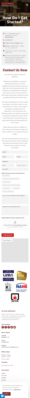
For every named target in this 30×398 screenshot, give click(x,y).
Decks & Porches (8, 191)
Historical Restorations (11, 179)
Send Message (7, 235)
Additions (6, 175)
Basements (6, 188)
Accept (6, 394)
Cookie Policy (17, 389)
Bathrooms (6, 182)
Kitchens (16, 188)
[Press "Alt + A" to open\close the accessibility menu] (2, 396)
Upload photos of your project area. (13, 218)
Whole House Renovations (11, 185)
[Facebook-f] (3, 327)
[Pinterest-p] (5, 327)
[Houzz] (11, 327)
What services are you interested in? (13, 173)
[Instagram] (8, 327)
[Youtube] (14, 327)
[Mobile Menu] (27, 4)
